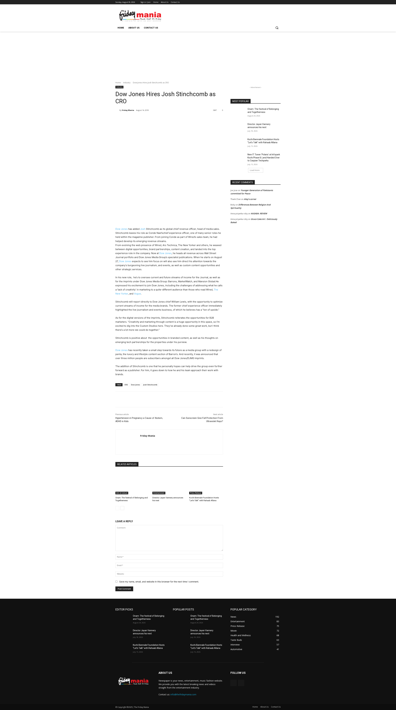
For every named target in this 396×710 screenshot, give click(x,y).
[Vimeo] (274, 2)
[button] (277, 27)
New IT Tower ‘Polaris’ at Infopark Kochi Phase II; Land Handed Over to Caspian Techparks (264, 157)
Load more (255, 170)
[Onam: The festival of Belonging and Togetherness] (132, 482)
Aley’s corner (250, 199)
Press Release (195, 493)
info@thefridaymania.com (183, 694)
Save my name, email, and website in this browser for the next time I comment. (159, 581)
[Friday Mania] (117, 110)
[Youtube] (279, 2)
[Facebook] (261, 2)
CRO (126, 384)
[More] (166, 118)
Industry (126, 82)
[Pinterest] (152, 118)
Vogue (137, 293)
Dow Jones (121, 228)
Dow (161, 253)
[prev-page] (117, 508)
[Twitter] (270, 2)
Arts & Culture (121, 493)
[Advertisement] (198, 54)
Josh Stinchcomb (150, 384)
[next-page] (122, 508)
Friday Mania (128, 110)
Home (118, 82)
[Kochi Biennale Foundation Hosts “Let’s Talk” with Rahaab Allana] (206, 482)
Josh (142, 228)
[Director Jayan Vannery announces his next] (169, 482)
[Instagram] (266, 2)
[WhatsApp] (159, 118)
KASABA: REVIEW (259, 213)
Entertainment (158, 493)
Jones (168, 253)
